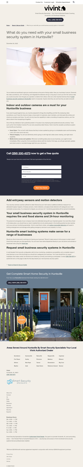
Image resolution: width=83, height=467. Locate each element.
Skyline (16, 366)
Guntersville (28, 356)
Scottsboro (17, 356)
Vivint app (25, 243)
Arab (26, 366)
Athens (16, 362)
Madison (50, 359)
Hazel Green (39, 366)
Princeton (39, 359)
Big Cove (61, 362)
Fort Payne (17, 359)
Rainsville (39, 356)
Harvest (61, 366)
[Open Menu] (7, 2)
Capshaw (61, 356)
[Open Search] (73, 2)
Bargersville (51, 356)
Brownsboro (51, 362)
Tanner (38, 362)
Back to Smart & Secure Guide (17, 265)
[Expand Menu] (28, 8)
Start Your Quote (41, 188)
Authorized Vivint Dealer (37, 436)
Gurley (27, 359)
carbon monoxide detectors (57, 225)
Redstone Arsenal (53, 366)
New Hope (28, 362)
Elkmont (61, 359)
